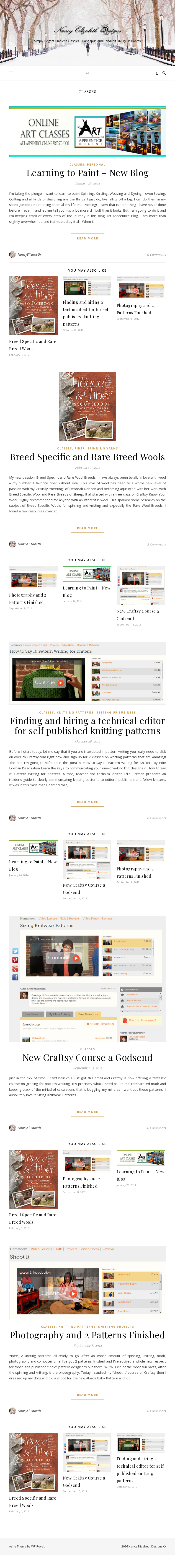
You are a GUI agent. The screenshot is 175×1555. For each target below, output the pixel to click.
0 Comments (156, 254)
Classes (76, 164)
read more (87, 238)
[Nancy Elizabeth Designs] (87, 29)
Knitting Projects (116, 1327)
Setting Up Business (116, 712)
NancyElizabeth (29, 254)
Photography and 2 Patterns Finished (87, 1335)
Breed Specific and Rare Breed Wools (87, 456)
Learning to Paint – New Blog (87, 172)
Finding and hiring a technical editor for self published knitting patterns (87, 725)
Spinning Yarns (103, 448)
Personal (96, 164)
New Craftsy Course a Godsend (87, 1057)
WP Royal (37, 1546)
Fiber (80, 448)
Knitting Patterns (75, 712)
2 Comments (156, 544)
